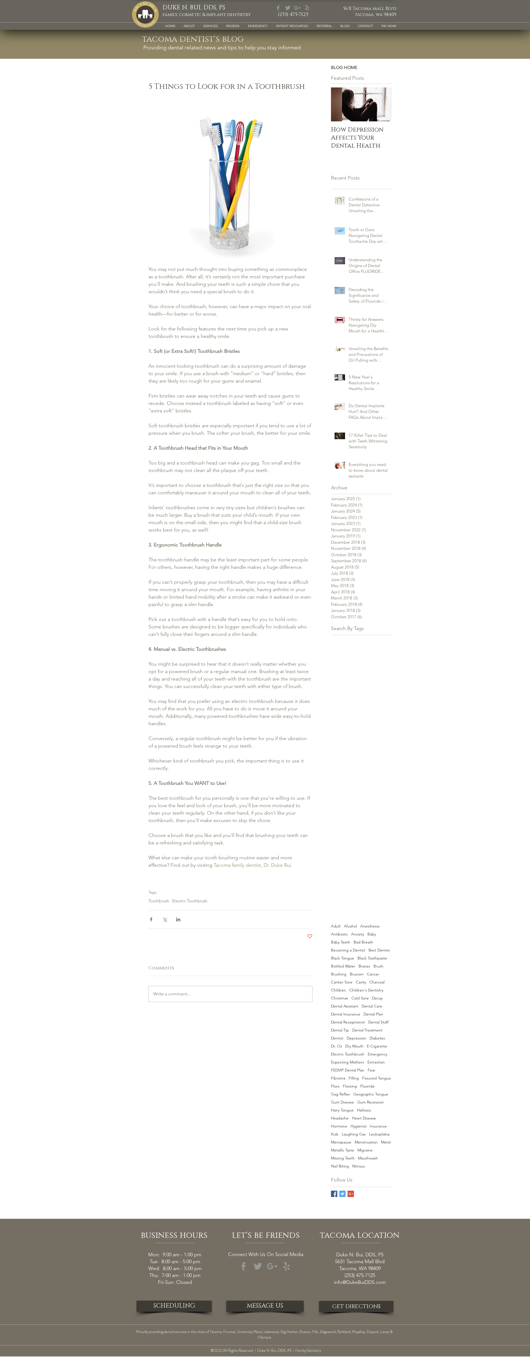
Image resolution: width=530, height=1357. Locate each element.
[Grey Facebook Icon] (278, 7)
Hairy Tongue (342, 1110)
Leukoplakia (379, 1134)
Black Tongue (342, 958)
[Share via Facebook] (151, 919)
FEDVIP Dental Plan (347, 1070)
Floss (335, 1086)
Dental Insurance (345, 1014)
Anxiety (357, 934)
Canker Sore (342, 982)
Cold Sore (360, 998)
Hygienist (359, 1126)
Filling (354, 1078)
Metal (386, 1142)
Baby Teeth (340, 942)
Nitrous (358, 1166)
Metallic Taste (342, 1150)
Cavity (361, 982)
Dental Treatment (367, 1030)
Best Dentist (379, 950)
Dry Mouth (354, 1046)
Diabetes (377, 1038)
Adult (336, 926)
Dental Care (372, 1006)
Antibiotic (339, 934)
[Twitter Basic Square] (342, 1194)
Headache (340, 1118)
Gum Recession (370, 1102)
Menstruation (366, 1142)
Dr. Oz (336, 1046)
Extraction (376, 1062)
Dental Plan (373, 1014)
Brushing (338, 974)
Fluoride (367, 1086)
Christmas (339, 998)
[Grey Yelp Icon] (307, 7)
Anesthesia (369, 926)
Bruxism (357, 974)
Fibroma (338, 1078)
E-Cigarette (377, 1046)
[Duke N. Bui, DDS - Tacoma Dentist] (351, 1194)
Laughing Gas (354, 1134)
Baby (371, 934)
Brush (378, 966)
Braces (364, 966)
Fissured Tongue (376, 1078)
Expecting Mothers (347, 1062)
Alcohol (350, 926)
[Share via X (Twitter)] (164, 919)
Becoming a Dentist (348, 950)
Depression (356, 1038)
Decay (377, 998)
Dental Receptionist (348, 1022)
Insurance (378, 1126)
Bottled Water (343, 966)
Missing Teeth (343, 1158)
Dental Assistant (344, 1006)
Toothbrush (159, 901)
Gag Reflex (340, 1094)
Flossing (350, 1086)
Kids (334, 1134)
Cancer (373, 974)
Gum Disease (342, 1102)
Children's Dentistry (366, 990)
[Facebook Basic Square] (334, 1194)
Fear (371, 1070)
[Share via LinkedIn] (178, 919)
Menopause (341, 1142)
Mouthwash (368, 1158)
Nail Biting (340, 1166)
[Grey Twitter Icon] (287, 7)
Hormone (339, 1126)
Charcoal (377, 982)
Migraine (365, 1150)
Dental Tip (340, 1030)
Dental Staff (378, 1022)
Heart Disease (364, 1118)
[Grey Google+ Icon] (297, 7)
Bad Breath (363, 942)
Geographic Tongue (370, 1094)
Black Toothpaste (372, 958)
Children (338, 990)
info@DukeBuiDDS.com (360, 1282)
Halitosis (364, 1110)
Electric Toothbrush (189, 901)
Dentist (337, 1038)
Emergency (377, 1054)
